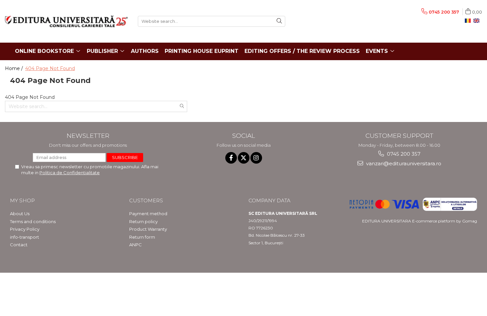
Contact (18, 244)
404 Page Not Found (50, 68)
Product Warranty (148, 229)
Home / (14, 68)
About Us (19, 213)
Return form (142, 237)
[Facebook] (231, 158)
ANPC (135, 244)
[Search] (279, 21)
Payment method (148, 213)
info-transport (24, 237)
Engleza (477, 21)
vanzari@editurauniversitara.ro (403, 163)
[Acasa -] (66, 21)
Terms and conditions (33, 221)
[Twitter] (243, 158)
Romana (469, 21)
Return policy (143, 221)
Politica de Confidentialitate (69, 172)
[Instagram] (256, 158)
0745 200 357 (403, 154)
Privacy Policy (24, 229)
